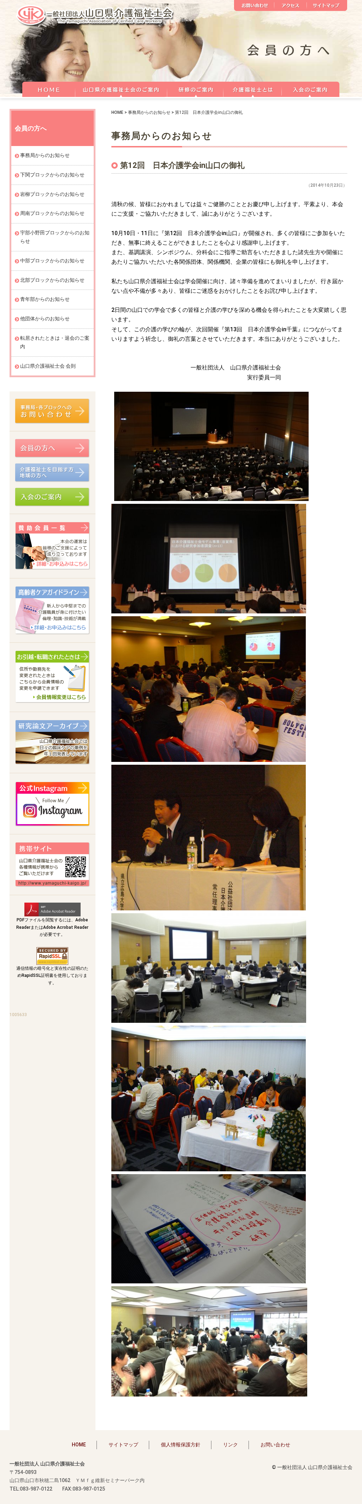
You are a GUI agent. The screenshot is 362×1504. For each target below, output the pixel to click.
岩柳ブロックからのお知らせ (52, 194)
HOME (48, 88)
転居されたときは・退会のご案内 (54, 342)
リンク (230, 1444)
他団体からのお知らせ (45, 318)
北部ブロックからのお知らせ (52, 280)
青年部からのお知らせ (45, 299)
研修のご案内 (195, 88)
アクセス (290, 5)
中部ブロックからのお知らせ (52, 260)
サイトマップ (327, 5)
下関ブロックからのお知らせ (52, 174)
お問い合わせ (254, 5)
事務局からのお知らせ (149, 112)
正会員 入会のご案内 (311, 88)
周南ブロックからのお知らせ (52, 213)
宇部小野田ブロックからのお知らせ (54, 237)
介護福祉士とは (252, 88)
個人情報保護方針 (180, 1444)
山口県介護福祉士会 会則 (48, 366)
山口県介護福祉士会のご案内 (121, 88)
